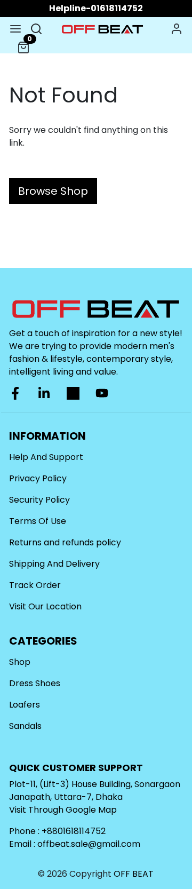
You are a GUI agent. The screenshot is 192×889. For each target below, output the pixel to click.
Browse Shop (53, 191)
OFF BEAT (134, 874)
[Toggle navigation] (15, 28)
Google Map (91, 810)
